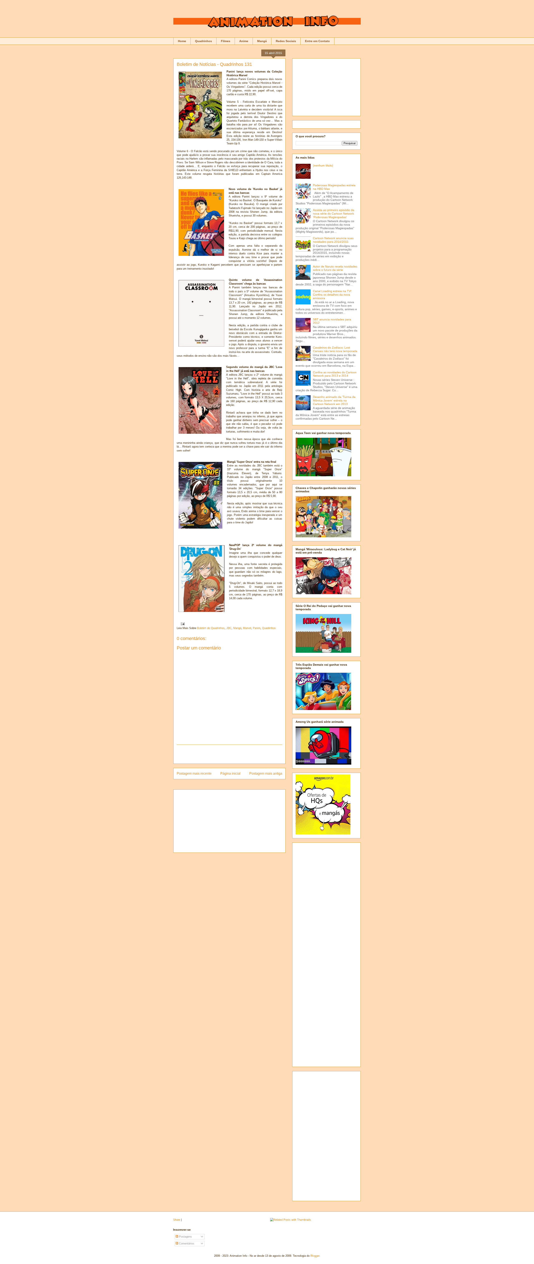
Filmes (225, 41)
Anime (243, 41)
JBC (229, 628)
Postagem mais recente (194, 773)
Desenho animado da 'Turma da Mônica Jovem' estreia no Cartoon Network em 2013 (334, 400)
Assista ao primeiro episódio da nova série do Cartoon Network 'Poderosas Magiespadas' (333, 213)
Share (176, 1219)
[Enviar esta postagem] (182, 623)
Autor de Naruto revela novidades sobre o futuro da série (335, 268)
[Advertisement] (229, 754)
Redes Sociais (286, 41)
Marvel (247, 628)
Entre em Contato (317, 41)
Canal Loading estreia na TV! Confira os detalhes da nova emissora (332, 294)
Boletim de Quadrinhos (211, 628)
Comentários (186, 1243)
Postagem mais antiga (265, 773)
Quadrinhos (203, 41)
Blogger (314, 1255)
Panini (256, 628)
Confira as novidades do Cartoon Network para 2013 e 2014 (334, 374)
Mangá (262, 41)
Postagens (185, 1236)
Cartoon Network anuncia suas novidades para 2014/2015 (333, 239)
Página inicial (230, 773)
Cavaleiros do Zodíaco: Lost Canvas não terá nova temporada (335, 349)
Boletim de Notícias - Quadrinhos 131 (214, 64)
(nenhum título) (323, 165)
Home (182, 41)
